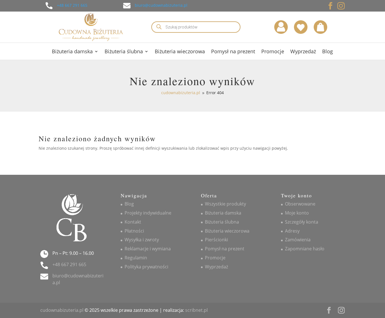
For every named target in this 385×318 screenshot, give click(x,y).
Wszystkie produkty (225, 204)
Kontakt (133, 222)
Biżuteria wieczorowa (180, 52)
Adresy (292, 231)
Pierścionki (216, 240)
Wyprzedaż (303, 52)
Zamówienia (298, 240)
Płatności (134, 231)
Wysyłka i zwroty (142, 240)
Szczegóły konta (301, 222)
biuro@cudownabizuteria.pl (161, 5)
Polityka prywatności (146, 267)
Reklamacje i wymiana (148, 249)
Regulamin (136, 258)
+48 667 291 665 (72, 5)
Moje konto (297, 213)
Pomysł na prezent (233, 52)
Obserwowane (300, 204)
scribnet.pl (196, 310)
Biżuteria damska (72, 52)
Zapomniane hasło (304, 249)
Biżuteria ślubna (124, 52)
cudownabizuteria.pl (61, 310)
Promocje (272, 52)
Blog (327, 52)
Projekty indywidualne (148, 213)
